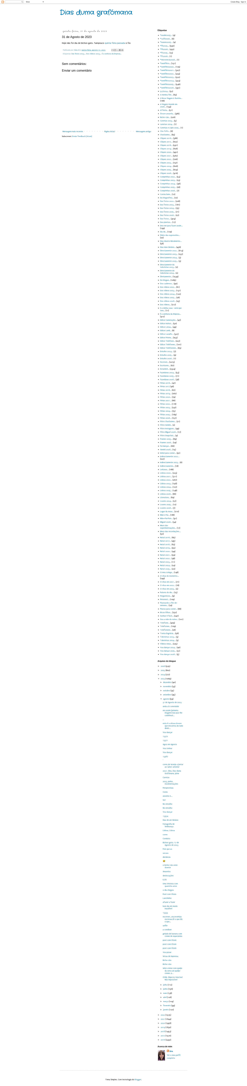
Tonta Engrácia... (167, 633)
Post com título (169, 894)
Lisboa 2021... (166, 476)
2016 (163, 1040)
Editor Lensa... (166, 327)
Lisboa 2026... (166, 494)
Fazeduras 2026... (167, 379)
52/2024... (164, 91)
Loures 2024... (166, 501)
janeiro (166, 1010)
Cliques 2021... (166, 156)
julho (165, 985)
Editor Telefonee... (168, 344)
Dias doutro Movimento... (171, 241)
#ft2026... (164, 56)
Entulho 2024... (166, 351)
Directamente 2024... (169, 257)
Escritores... (165, 365)
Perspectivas (168, 788)
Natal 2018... (165, 544)
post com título (169, 940)
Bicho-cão (167, 960)
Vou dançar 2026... (168, 654)
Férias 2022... (165, 404)
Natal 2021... (165, 555)
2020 (163, 1023)
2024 (163, 674)
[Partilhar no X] (117, 50)
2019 (163, 1027)
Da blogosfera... (167, 198)
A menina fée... (166, 95)
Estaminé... (164, 369)
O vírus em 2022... (167, 585)
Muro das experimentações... (168, 526)
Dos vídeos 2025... (168, 297)
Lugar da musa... (167, 511)
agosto (166, 699)
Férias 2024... (165, 411)
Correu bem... (165, 194)
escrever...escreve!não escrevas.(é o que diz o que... (173, 919)
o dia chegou (168, 890)
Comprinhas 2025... (168, 187)
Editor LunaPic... (167, 334)
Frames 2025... (166, 439)
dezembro (167, 682)
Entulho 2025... (166, 355)
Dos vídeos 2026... (168, 301)
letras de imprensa (170, 956)
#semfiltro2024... (167, 81)
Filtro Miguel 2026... (168, 432)
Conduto (166, 838)
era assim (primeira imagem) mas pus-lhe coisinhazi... (172, 712)
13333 (165, 913)
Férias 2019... (165, 393)
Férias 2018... (165, 390)
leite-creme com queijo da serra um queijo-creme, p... (172, 970)
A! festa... (164, 110)
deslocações (168, 875)
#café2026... (165, 39)
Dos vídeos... (165, 304)
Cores (165, 792)
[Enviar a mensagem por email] (112, 50)
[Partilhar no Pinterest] (122, 50)
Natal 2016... (165, 537)
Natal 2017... (165, 541)
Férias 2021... (165, 400)
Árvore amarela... (167, 114)
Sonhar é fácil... (167, 616)
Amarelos (167, 871)
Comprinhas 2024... (168, 184)
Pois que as (167, 849)
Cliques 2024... (166, 166)
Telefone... (165, 623)
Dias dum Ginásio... (168, 247)
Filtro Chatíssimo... (168, 421)
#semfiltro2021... (167, 70)
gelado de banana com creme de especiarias (172, 935)
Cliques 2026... (166, 173)
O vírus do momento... (169, 576)
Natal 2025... (165, 569)
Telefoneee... (166, 630)
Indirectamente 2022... (169, 456)
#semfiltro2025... (167, 84)
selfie (165, 925)
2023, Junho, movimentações (170, 782)
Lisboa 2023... (166, 483)
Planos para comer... (168, 609)
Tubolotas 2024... (168, 640)
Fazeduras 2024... (167, 372)
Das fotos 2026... (167, 215)
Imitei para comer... (168, 453)
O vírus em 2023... (167, 589)
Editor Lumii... (165, 330)
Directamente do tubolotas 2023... (167, 266)
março (166, 1001)
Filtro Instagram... (167, 428)
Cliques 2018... (166, 145)
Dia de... (163, 232)
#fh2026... (164, 49)
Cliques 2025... (166, 170)
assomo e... (167, 796)
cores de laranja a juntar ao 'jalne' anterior (173, 765)
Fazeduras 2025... (167, 376)
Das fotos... (165, 219)
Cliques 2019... (166, 149)
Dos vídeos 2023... (93, 54)
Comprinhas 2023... (168, 180)
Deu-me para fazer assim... (171, 226)
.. (163, 719)
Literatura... (165, 497)
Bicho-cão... (165, 117)
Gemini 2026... (166, 449)
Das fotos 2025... (167, 212)
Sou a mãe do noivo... (169, 619)
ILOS (165, 879)
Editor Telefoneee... (168, 348)
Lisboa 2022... (166, 480)
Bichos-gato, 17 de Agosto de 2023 (171, 843)
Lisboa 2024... (166, 487)
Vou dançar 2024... (168, 647)
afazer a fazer (169, 902)
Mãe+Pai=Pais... (166, 518)
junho (165, 989)
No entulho (167, 804)
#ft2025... (164, 53)
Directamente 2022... (169, 250)
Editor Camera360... (168, 320)
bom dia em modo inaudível (170, 907)
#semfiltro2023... (167, 77)
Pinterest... (164, 599)
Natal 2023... (165, 562)
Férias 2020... (165, 397)
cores (165, 834)
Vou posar (167, 952)
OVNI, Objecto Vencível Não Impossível (173, 978)
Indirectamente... (167, 466)
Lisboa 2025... (166, 490)
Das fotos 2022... (167, 201)
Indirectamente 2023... (169, 462)
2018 (163, 1031)
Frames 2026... (166, 442)
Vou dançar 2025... (168, 651)
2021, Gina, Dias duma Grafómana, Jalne (172, 772)
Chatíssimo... (165, 134)
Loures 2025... (166, 504)
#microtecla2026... (168, 60)
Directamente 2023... (169, 254)
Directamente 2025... (169, 261)
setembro (167, 694)
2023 (163, 679)
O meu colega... (166, 572)
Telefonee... (165, 626)
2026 (163, 666)
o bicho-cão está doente (170, 866)
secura (165, 853)
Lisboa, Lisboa (169, 830)
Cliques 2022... (166, 159)
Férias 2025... (165, 414)
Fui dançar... (165, 446)
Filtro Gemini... (166, 425)
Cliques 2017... (166, 142)
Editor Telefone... (167, 341)
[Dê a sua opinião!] (115, 50)
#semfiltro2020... (167, 67)
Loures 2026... (166, 508)
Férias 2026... (165, 418)
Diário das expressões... (170, 235)
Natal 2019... (165, 548)
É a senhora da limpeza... (111, 54)
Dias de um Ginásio (170, 820)
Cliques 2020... (166, 152)
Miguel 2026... (166, 522)
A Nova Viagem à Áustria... (171, 98)
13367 (165, 756)
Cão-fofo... (165, 131)
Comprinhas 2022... (168, 177)
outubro (167, 690)
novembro (167, 686)
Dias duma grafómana (96, 12)
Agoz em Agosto (170, 744)
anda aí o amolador (171, 706)
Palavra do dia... (166, 592)
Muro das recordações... (170, 531)
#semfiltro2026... (167, 88)
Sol (164, 800)
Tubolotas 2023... (167, 637)
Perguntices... (166, 596)
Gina (171, 1051)
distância (166, 857)
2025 (163, 670)
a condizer (167, 929)
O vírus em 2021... (167, 582)
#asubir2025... (166, 35)
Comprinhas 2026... (168, 190)
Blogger (138, 1079)
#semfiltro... (165, 63)
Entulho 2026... (166, 358)
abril (165, 997)
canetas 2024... (167, 124)
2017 (163, 1036)
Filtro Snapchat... (167, 435)
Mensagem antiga (143, 131)
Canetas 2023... (167, 121)
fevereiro (167, 1005)
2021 (163, 1019)
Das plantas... (166, 222)
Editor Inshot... (166, 323)
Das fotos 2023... (78, 54)
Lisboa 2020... (166, 473)
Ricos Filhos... (166, 612)
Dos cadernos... (166, 283)
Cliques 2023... (166, 163)
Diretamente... (166, 276)
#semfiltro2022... (167, 74)
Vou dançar (167, 732)
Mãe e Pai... (165, 515)
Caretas (166, 777)
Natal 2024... (165, 565)
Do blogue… (165, 280)
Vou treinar (167, 748)
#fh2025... (164, 46)
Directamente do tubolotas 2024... (167, 271)
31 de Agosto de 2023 (172, 702)
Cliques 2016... (166, 138)
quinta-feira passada (115, 43)
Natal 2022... (165, 558)
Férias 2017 (165, 386)
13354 (165, 816)
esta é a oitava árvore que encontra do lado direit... (173, 725)
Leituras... (164, 469)
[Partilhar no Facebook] (120, 50)
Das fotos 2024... (167, 208)
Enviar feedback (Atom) (82, 136)
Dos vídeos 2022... (168, 287)
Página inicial (109, 131)
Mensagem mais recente (73, 131)
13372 (165, 736)
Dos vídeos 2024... (168, 294)
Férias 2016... (165, 383)
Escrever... (164, 362)
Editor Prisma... (166, 337)
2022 (163, 1015)
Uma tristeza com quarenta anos (170, 884)
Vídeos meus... (166, 644)
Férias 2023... (165, 407)
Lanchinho (167, 898)
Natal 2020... (165, 551)
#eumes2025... (166, 42)
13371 (165, 740)
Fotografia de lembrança (168, 825)
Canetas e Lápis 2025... (170, 128)
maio (165, 993)
